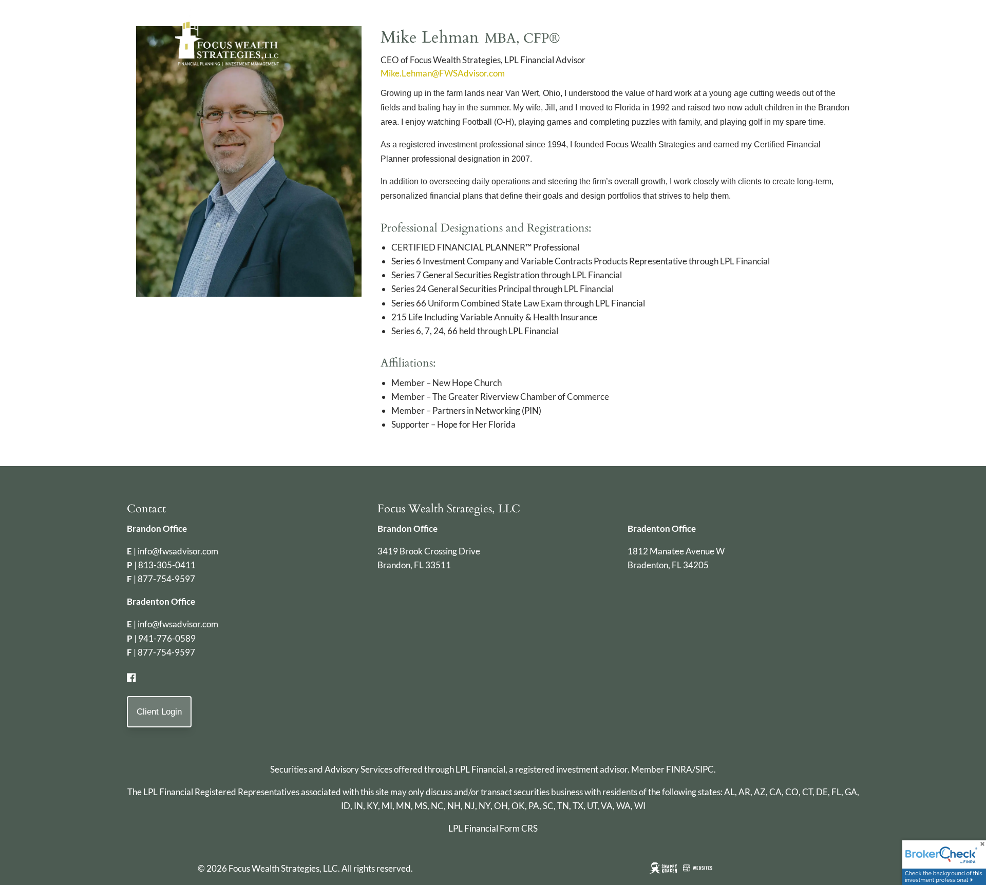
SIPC (704, 769)
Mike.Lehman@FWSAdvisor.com (443, 73)
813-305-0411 (167, 565)
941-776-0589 (167, 638)
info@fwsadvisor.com (178, 551)
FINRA (679, 769)
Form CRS (519, 828)
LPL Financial (480, 769)
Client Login (159, 712)
